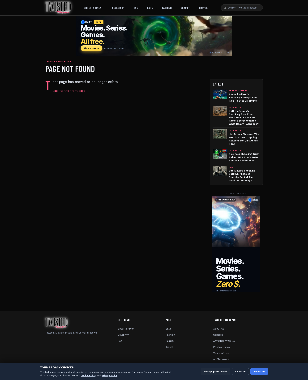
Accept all (259, 371)
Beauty (185, 7)
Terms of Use (221, 353)
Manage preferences (215, 371)
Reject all (240, 371)
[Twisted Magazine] (58, 8)
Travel (203, 7)
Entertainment (93, 7)
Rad (136, 7)
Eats (150, 7)
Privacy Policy (221, 347)
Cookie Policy (88, 375)
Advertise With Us (224, 340)
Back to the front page (69, 91)
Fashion (167, 7)
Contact (218, 334)
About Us (218, 328)
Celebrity (118, 7)
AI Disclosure (221, 359)
